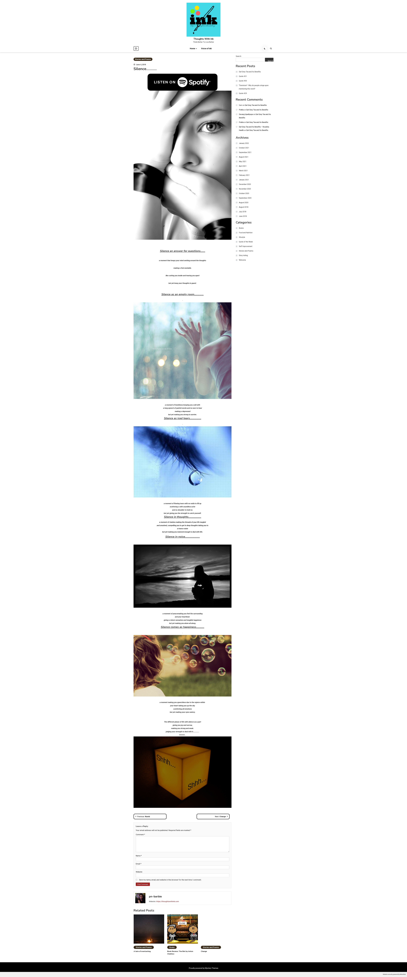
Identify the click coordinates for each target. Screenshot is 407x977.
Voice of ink (206, 48)
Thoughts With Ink (204, 39)
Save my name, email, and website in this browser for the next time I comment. (170, 880)
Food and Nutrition (245, 233)
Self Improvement (245, 246)
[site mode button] (265, 48)
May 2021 (242, 162)
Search (238, 56)
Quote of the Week (246, 242)
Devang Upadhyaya (246, 114)
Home (192, 48)
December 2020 (245, 184)
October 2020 (244, 193)
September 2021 (245, 152)
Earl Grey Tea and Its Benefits (250, 72)
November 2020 (245, 189)
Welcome (242, 260)
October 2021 (244, 148)
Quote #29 (243, 93)
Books (172, 947)
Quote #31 (243, 76)
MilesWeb (403, 974)
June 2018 (243, 216)
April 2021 (243, 166)
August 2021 (243, 157)
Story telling (243, 255)
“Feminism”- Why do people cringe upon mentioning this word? (253, 87)
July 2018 (242, 212)
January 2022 (244, 143)
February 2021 (244, 175)
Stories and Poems (143, 59)
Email (138, 864)
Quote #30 (243, 81)
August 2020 (243, 203)
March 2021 (243, 171)
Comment (140, 834)
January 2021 (244, 180)
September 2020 (245, 198)
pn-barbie (155, 896)
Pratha (241, 110)
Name (139, 856)
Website (139, 872)
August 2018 (243, 207)
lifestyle (242, 237)
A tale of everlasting (142, 951)
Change (204, 951)
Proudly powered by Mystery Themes (203, 968)
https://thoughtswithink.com (167, 901)
